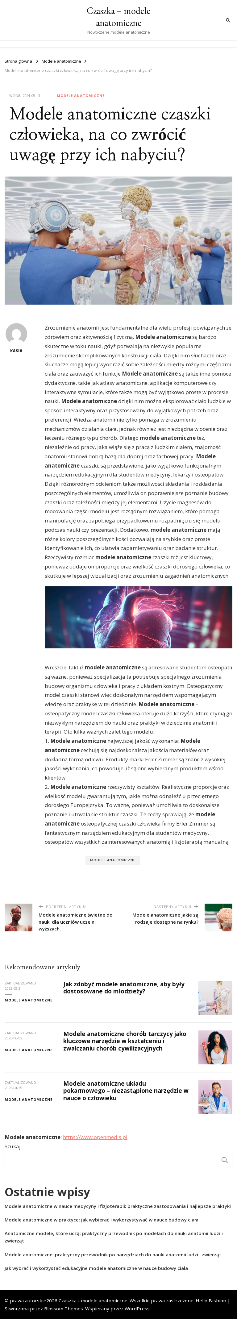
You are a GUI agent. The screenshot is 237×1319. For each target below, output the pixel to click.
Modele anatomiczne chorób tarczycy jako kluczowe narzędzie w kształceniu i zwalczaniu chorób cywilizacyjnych (124, 1041)
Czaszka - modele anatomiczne (93, 1300)
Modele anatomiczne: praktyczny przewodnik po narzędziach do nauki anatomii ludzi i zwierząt (113, 1254)
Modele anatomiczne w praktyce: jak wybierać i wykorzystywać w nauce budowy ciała (101, 1220)
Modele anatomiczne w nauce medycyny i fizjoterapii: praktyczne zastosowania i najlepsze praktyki (118, 1206)
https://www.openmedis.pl (95, 1137)
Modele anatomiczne (81, 95)
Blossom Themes (63, 1308)
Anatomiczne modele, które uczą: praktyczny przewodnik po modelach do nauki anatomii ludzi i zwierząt (114, 1237)
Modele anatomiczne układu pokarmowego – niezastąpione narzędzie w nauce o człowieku (126, 1091)
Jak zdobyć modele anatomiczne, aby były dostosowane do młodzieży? (124, 987)
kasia (16, 350)
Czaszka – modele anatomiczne (118, 17)
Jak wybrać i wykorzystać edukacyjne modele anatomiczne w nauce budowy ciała (96, 1268)
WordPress (137, 1308)
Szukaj (13, 1146)
